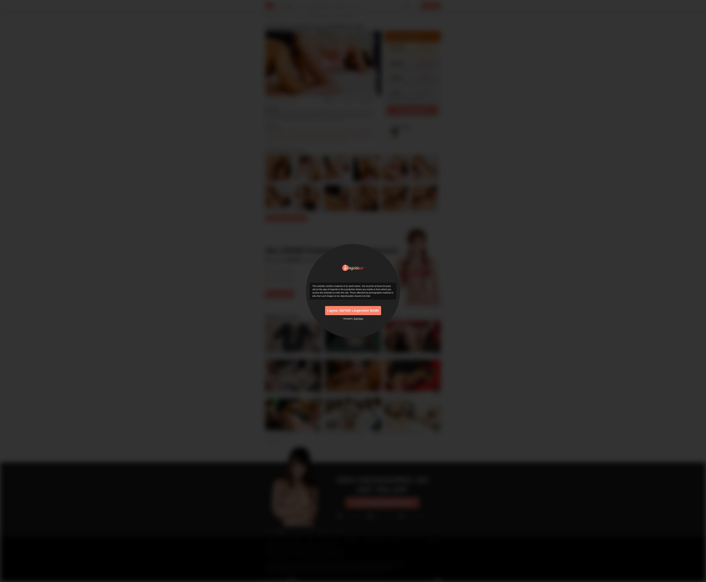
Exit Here (358, 318)
